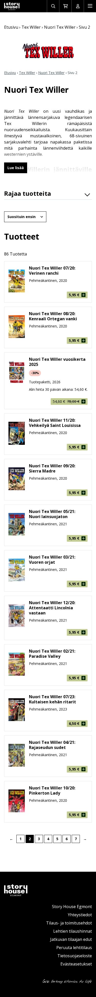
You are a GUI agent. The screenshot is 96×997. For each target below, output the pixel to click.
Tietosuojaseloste (74, 956)
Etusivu (11, 27)
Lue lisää (15, 167)
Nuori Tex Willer (60, 27)
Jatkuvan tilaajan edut (71, 939)
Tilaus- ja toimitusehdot (69, 923)
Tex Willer (31, 27)
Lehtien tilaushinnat (72, 931)
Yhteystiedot (80, 915)
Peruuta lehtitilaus (74, 947)
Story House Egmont (72, 906)
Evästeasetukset (76, 964)
